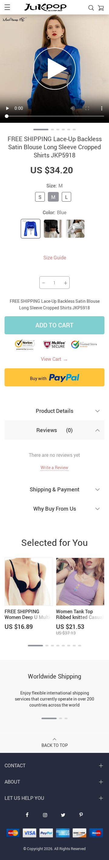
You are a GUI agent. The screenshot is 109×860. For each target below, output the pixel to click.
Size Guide (54, 257)
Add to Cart (54, 325)
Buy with (39, 378)
